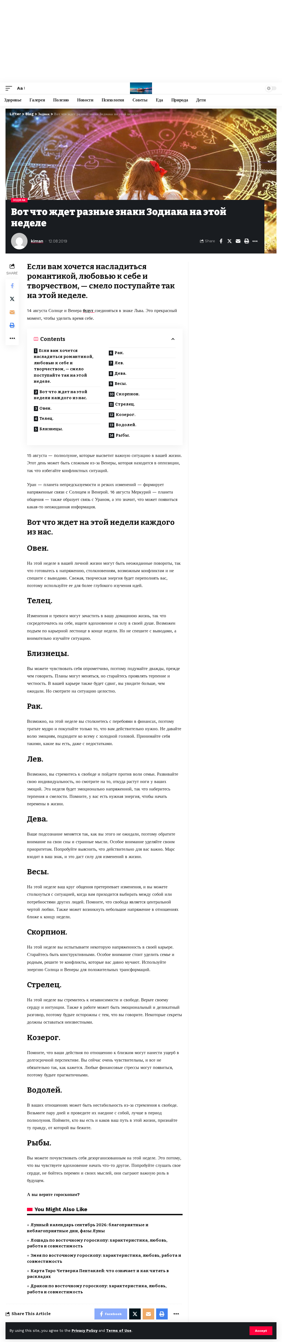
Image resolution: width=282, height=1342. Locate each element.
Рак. (119, 352)
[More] (255, 241)
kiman (37, 241)
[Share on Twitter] (229, 241)
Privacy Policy (84, 1331)
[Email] (238, 241)
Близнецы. (51, 428)
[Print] (246, 241)
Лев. (119, 362)
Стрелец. (125, 404)
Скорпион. (128, 394)
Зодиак (19, 200)
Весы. (121, 383)
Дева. (120, 373)
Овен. (45, 408)
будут (89, 310)
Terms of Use (118, 1331)
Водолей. (126, 424)
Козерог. (125, 414)
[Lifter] (141, 88)
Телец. (46, 418)
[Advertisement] (141, 41)
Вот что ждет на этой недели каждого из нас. (60, 395)
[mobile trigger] (10, 88)
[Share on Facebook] (221, 241)
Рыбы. (123, 435)
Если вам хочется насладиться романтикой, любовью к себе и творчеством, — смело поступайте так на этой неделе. (63, 366)
